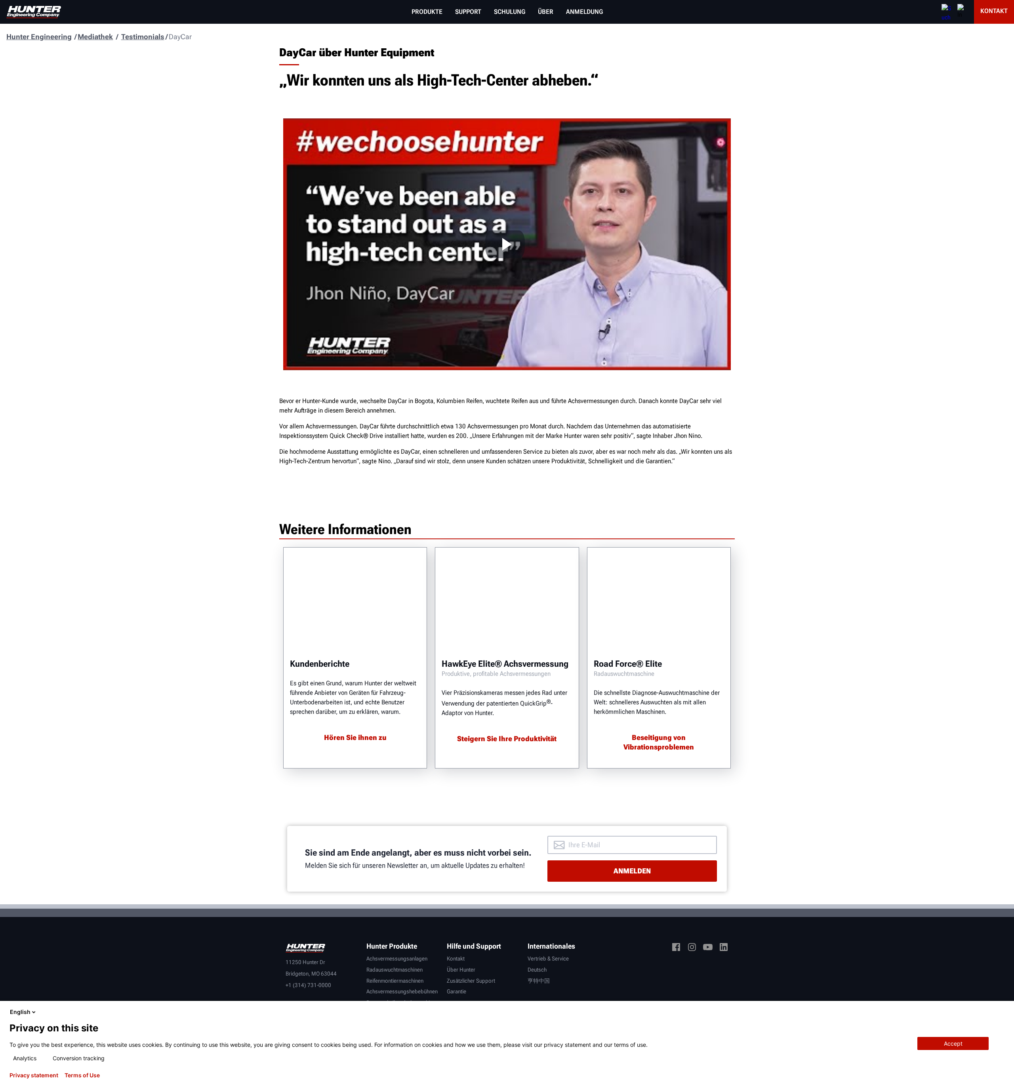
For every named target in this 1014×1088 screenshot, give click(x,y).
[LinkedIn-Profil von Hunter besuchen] (723, 948)
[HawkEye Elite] (506, 600)
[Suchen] (946, 12)
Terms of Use (82, 1075)
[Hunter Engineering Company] (33, 12)
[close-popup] (1001, 1012)
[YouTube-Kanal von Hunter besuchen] (708, 948)
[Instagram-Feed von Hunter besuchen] (692, 948)
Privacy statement (34, 1075)
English (20, 1011)
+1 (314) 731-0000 (308, 985)
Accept (953, 1043)
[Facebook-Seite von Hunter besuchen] (676, 948)
